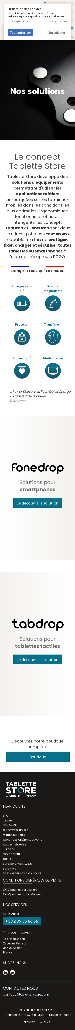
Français (30, 1022)
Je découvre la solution (37, 502)
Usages (8, 820)
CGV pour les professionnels (22, 894)
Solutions (9, 868)
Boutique (37, 756)
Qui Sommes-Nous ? (15, 830)
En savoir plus (18, 21)
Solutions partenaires (17, 864)
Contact (9, 859)
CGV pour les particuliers (20, 889)
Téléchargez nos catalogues (22, 873)
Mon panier (10, 825)
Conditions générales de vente (22, 839)
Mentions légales (14, 835)
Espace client (11, 854)
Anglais (45, 1022)
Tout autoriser (20, 32)
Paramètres (58, 21)
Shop (6, 815)
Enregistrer (56, 32)
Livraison (9, 849)
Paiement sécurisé (14, 844)
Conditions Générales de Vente (25, 1015)
